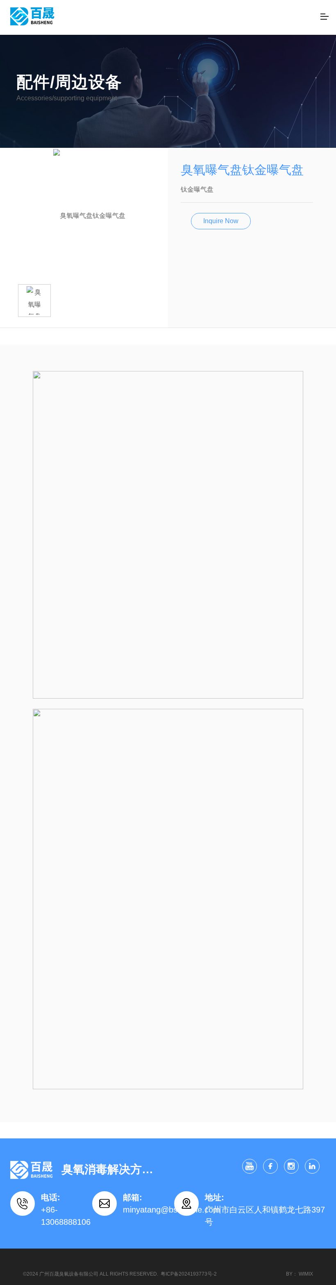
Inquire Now (220, 220)
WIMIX (306, 1274)
